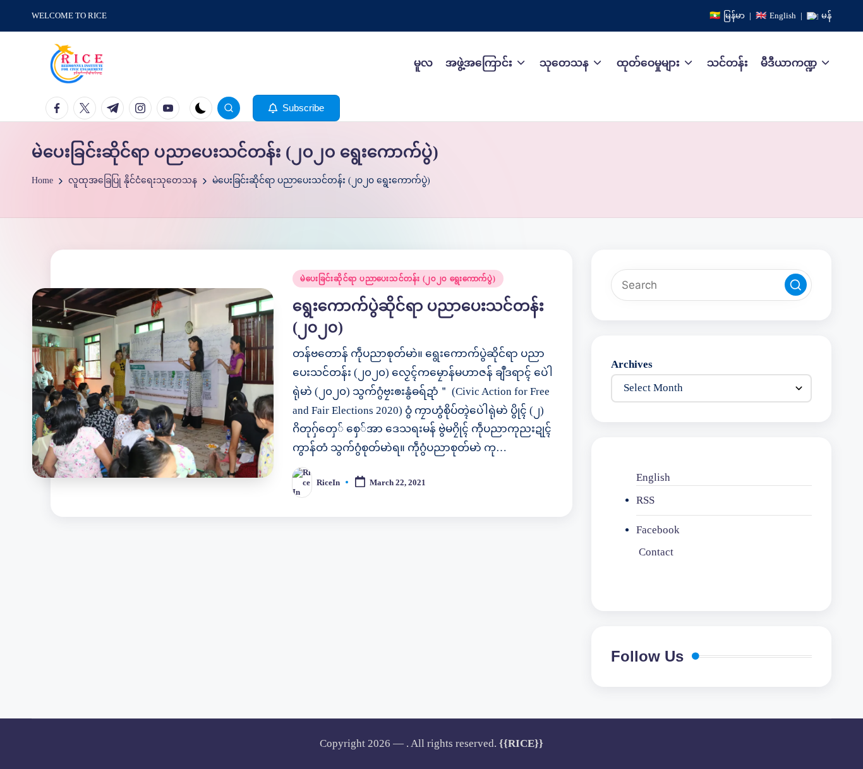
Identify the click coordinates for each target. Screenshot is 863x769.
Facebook (658, 530)
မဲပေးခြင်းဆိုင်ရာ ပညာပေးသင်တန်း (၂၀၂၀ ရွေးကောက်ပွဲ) (397, 278)
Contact (656, 552)
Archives (632, 364)
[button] (296, 108)
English (653, 477)
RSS (645, 500)
